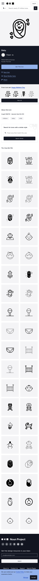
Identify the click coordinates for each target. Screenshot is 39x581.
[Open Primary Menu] (3, 4)
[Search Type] (4, 8)
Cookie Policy (20, 572)
